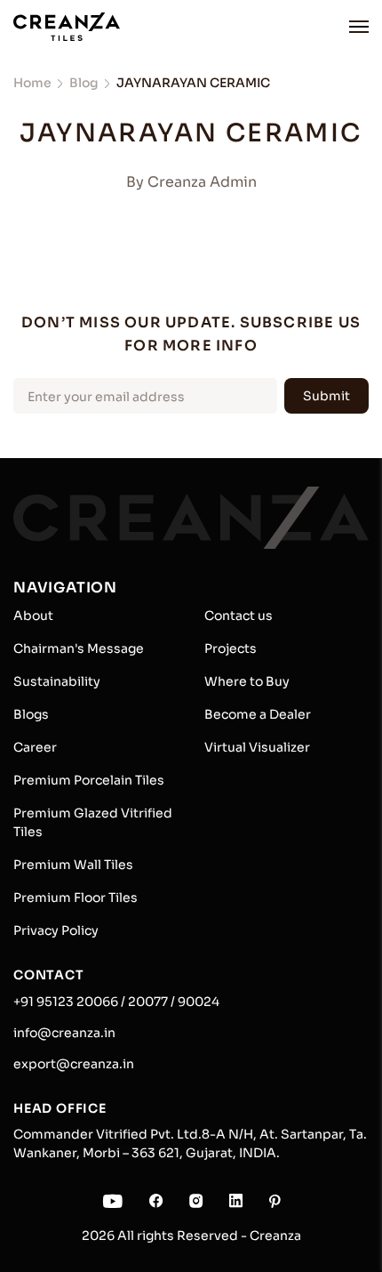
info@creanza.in (64, 1033)
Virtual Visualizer (257, 747)
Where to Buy (247, 681)
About (33, 616)
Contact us (238, 616)
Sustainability (56, 681)
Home (32, 83)
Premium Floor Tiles (75, 898)
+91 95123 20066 (65, 1002)
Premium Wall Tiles (73, 865)
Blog (84, 83)
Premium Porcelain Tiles (88, 780)
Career (35, 747)
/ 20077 (143, 1002)
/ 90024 (193, 1002)
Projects (230, 648)
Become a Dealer (257, 714)
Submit (326, 396)
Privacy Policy (56, 930)
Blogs (31, 714)
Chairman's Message (78, 648)
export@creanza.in (73, 1064)
